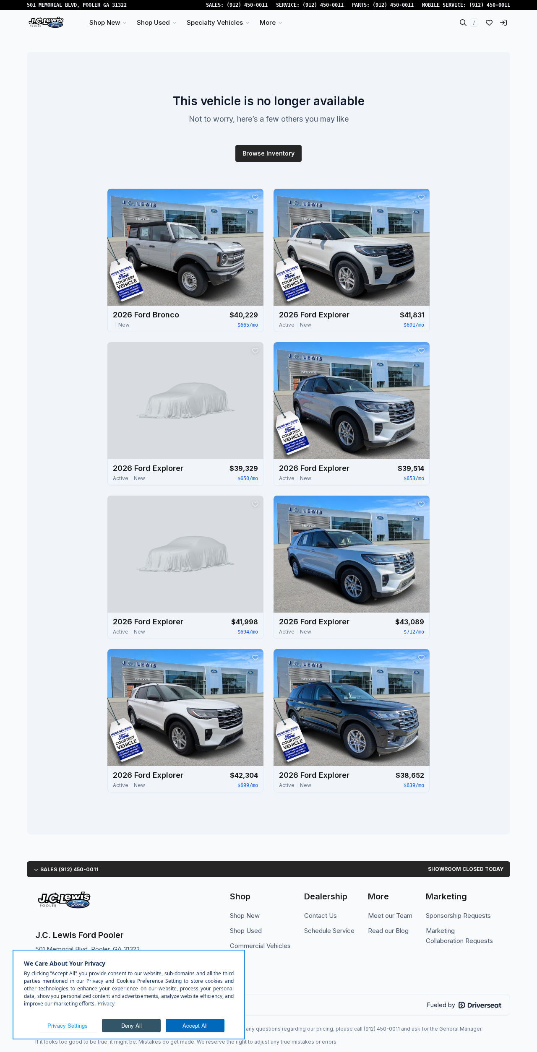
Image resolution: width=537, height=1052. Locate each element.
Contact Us (320, 916)
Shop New (245, 916)
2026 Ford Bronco (146, 314)
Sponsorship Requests (458, 916)
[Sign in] (503, 22)
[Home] (46, 22)
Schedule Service (329, 931)
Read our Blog (388, 931)
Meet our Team (390, 916)
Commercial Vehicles (260, 946)
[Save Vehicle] (255, 197)
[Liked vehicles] (489, 22)
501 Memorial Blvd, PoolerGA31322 (77, 5)
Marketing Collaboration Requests (459, 936)
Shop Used (246, 931)
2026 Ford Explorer (314, 314)
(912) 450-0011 (247, 5)
